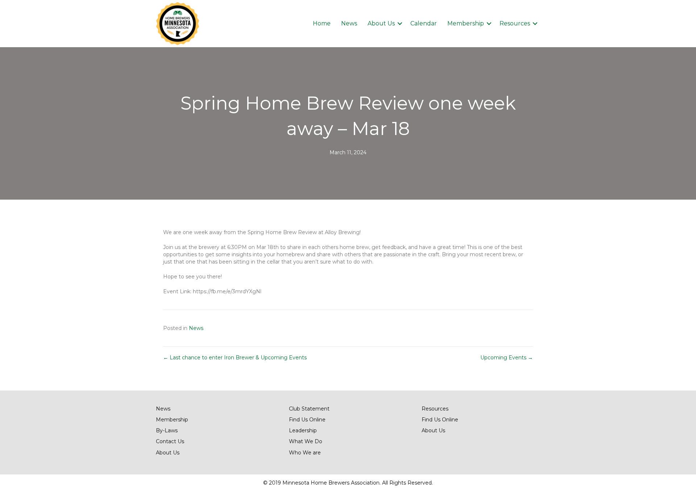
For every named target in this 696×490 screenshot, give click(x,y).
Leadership (303, 430)
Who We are (305, 452)
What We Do (305, 441)
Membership (465, 23)
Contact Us (170, 441)
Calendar (423, 23)
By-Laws (167, 430)
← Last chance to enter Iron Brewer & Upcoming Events (235, 357)
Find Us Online (307, 419)
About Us (381, 23)
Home (322, 23)
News (349, 23)
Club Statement (309, 408)
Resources (515, 23)
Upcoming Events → (506, 357)
